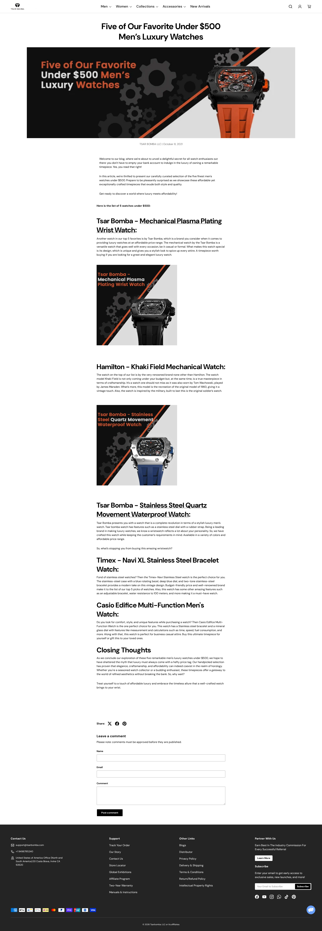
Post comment (109, 812)
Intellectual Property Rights (196, 885)
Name (100, 751)
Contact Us (116, 858)
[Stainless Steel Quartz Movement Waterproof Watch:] (137, 404)
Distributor (186, 852)
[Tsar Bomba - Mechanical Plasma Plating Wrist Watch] (137, 264)
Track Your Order (119, 845)
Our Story (115, 852)
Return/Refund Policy (192, 879)
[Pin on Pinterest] (124, 723)
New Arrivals (200, 6)
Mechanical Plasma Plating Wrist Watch (159, 225)
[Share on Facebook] (117, 723)
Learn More (263, 858)
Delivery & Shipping (191, 865)
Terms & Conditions (191, 872)
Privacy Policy (187, 858)
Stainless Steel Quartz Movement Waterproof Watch (152, 510)
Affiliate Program (119, 879)
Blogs (182, 845)
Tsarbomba (155, 924)
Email (100, 767)
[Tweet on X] (109, 723)
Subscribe (303, 886)
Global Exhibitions (120, 872)
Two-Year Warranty (121, 885)
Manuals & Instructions (123, 892)
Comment (102, 783)
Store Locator (117, 865)
